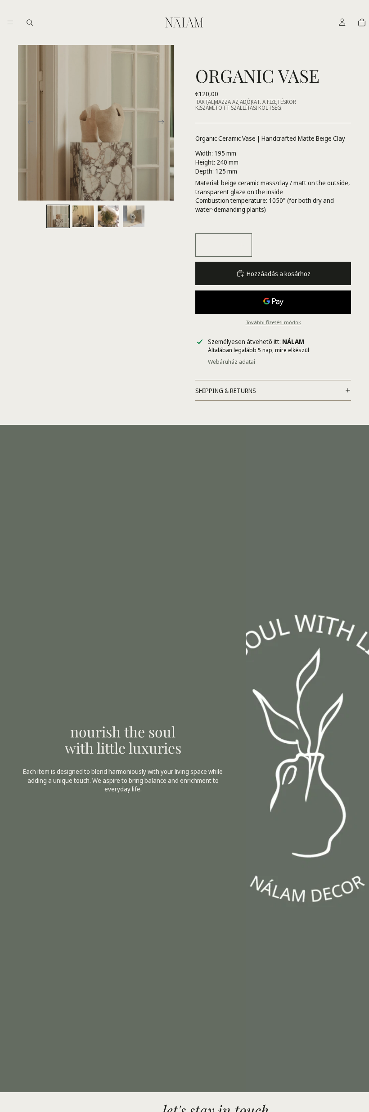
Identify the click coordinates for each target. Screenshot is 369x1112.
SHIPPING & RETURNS (225, 390)
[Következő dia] (164, 123)
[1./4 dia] (58, 216)
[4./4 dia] (133, 216)
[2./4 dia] (83, 216)
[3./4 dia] (108, 216)
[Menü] (10, 22)
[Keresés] (30, 22)
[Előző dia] (28, 123)
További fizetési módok (273, 322)
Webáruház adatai (231, 361)
